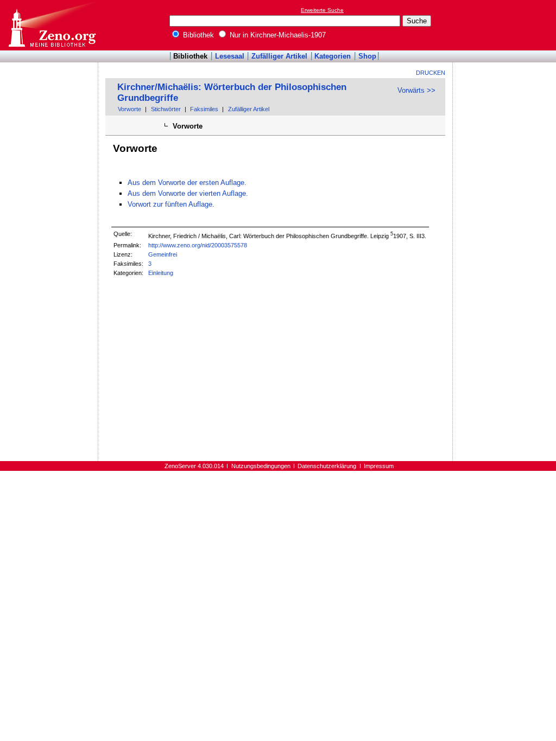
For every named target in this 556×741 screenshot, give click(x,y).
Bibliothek (197, 35)
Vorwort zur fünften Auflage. (171, 204)
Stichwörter (166, 109)
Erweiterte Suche (322, 10)
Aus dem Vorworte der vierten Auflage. (188, 193)
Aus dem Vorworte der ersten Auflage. (187, 182)
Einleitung (160, 273)
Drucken (430, 72)
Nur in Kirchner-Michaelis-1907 (277, 35)
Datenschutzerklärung (327, 466)
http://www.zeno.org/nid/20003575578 (197, 245)
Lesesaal (229, 56)
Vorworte (129, 109)
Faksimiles (204, 109)
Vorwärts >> (416, 90)
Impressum (379, 466)
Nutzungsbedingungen (260, 466)
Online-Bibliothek (51, 25)
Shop (367, 56)
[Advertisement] (506, 25)
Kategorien (332, 56)
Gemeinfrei (162, 254)
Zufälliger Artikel (279, 56)
